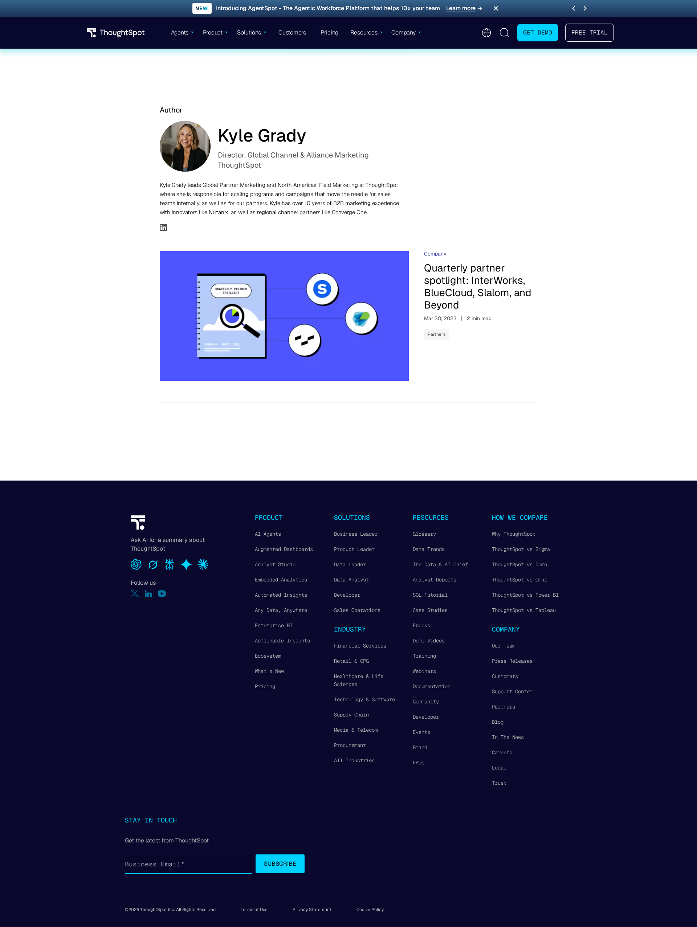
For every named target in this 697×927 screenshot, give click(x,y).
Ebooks (421, 625)
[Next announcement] (585, 8)
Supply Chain (351, 714)
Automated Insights (281, 595)
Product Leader (354, 549)
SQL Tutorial (430, 595)
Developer (347, 595)
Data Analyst (351, 579)
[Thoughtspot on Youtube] (162, 593)
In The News (508, 737)
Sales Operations (357, 610)
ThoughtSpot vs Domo (519, 564)
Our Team (503, 645)
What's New (269, 671)
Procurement (350, 745)
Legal (499, 767)
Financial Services (360, 645)
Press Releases (512, 661)
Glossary (424, 534)
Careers (502, 752)
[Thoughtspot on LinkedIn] (148, 593)
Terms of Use (254, 909)
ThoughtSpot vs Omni (519, 579)
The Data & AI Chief (440, 564)
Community (426, 701)
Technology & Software (364, 699)
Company (435, 253)
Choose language (486, 33)
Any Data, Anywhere (281, 610)
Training (424, 656)
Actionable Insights (282, 640)
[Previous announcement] (573, 8)
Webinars (424, 671)
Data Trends (429, 549)
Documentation (432, 686)
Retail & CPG (351, 661)
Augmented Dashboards (284, 549)
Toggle (504, 32)
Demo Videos (429, 640)
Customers (505, 676)
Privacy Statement (312, 909)
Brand (420, 747)
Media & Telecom (356, 730)
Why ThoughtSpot (513, 534)
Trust (499, 783)
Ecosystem (268, 656)
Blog (498, 722)
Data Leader (350, 564)
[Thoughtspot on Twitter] (135, 593)
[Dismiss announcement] (496, 8)
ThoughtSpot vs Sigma (521, 549)
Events (421, 732)
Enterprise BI (274, 625)
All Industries (354, 760)
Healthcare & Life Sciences (358, 680)
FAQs (418, 762)
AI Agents (268, 534)
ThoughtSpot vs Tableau (524, 610)
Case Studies (430, 610)
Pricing (265, 686)
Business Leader (356, 534)
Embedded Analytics (281, 579)
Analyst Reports (434, 579)
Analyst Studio (275, 564)
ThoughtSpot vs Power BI (525, 595)
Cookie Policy (370, 909)
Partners (436, 334)
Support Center (512, 691)
